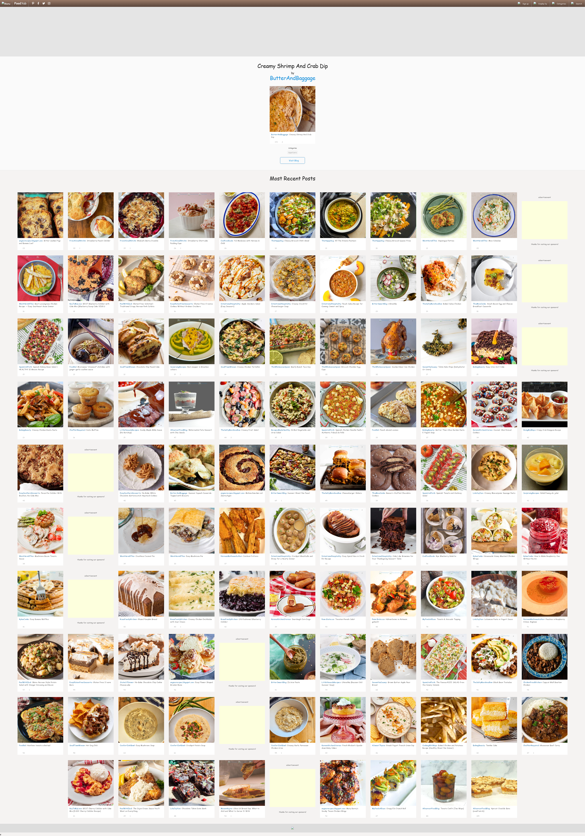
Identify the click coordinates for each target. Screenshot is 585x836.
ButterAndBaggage (292, 78)
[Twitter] (43, 3)
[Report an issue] (312, 141)
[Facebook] (38, 3)
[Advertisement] (292, 32)
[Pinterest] (33, 3)
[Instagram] (49, 3)
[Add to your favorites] (280, 141)
